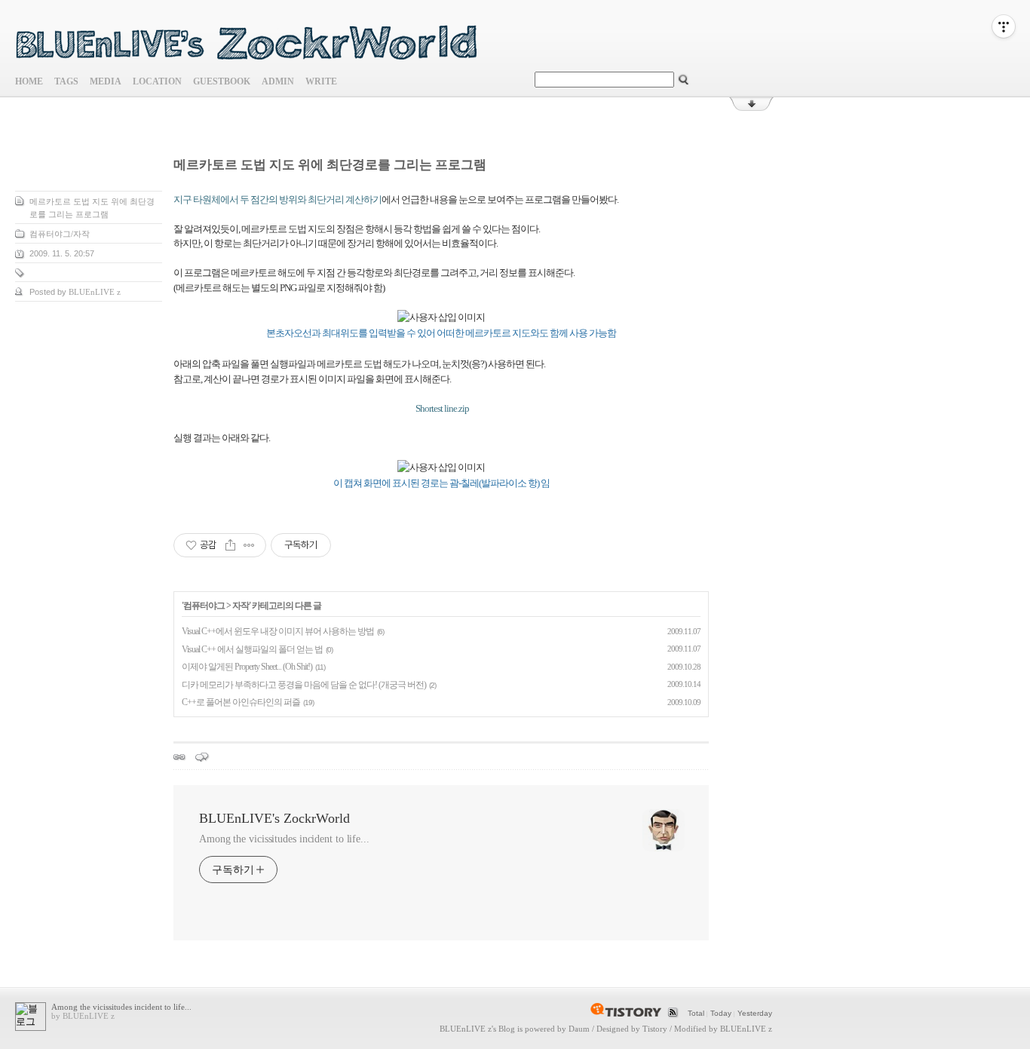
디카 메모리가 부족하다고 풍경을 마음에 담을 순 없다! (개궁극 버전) (304, 684)
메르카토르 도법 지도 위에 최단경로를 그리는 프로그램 (329, 165)
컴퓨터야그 (204, 605)
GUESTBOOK (221, 81)
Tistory (654, 1028)
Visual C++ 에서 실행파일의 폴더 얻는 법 (252, 649)
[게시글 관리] (249, 545)
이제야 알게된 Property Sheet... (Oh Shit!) (247, 666)
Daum (579, 1028)
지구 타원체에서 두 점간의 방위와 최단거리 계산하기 (277, 199)
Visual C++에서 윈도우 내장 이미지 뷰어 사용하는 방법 (278, 631)
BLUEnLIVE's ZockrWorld (274, 818)
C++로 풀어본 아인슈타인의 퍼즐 (241, 702)
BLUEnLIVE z (466, 1028)
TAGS (66, 81)
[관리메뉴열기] (1003, 26)
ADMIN (278, 81)
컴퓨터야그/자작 (59, 233)
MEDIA (105, 81)
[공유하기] (230, 545)
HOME (29, 81)
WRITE (321, 81)
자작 (240, 605)
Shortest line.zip (441, 408)
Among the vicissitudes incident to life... (284, 839)
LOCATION (157, 81)
